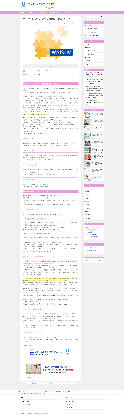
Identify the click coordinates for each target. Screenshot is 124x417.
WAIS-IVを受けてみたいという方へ (34, 74)
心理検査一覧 (54, 12)
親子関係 (88, 47)
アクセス (63, 12)
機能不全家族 (91, 54)
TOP (36, 391)
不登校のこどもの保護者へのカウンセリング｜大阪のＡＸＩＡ (97, 156)
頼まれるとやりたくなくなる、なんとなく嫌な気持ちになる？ (97, 163)
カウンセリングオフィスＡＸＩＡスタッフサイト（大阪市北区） (97, 114)
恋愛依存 (88, 57)
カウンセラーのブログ (71, 401)
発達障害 (88, 214)
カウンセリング (89, 188)
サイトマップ (69, 407)
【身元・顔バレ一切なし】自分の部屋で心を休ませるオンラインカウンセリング (94, 81)
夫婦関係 (88, 60)
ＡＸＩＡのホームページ (91, 236)
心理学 (87, 204)
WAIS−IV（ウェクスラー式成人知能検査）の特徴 (37, 71)
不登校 (87, 44)
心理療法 (88, 208)
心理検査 (29, 377)
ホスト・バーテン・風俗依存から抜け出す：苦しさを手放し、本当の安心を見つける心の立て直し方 (97, 150)
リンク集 (68, 404)
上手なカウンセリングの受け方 (97, 128)
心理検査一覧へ (27, 345)
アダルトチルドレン (92, 50)
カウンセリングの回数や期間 (92, 32)
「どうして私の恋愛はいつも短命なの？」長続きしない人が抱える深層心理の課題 (94, 95)
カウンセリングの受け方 (91, 28)
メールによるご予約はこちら (92, 234)
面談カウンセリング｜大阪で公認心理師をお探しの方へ (97, 170)
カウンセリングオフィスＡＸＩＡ (94, 247)
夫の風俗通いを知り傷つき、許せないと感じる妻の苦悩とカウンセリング (97, 142)
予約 (76, 12)
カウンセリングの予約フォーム (93, 260)
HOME (22, 12)
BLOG (70, 12)
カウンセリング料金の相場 (92, 35)
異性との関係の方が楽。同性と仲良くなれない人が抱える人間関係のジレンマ (94, 74)
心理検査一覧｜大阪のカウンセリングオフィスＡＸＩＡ (97, 177)
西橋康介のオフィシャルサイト (94, 250)
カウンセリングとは (90, 25)
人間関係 (88, 195)
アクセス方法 (69, 397)
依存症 (87, 64)
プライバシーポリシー (26, 401)
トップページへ (50, 359)
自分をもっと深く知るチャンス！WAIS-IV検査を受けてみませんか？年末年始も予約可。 (94, 88)
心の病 (87, 201)
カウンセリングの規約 (26, 404)
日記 (87, 211)
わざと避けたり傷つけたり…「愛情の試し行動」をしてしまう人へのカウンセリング (97, 136)
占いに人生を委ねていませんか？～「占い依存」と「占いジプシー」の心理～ (94, 102)
